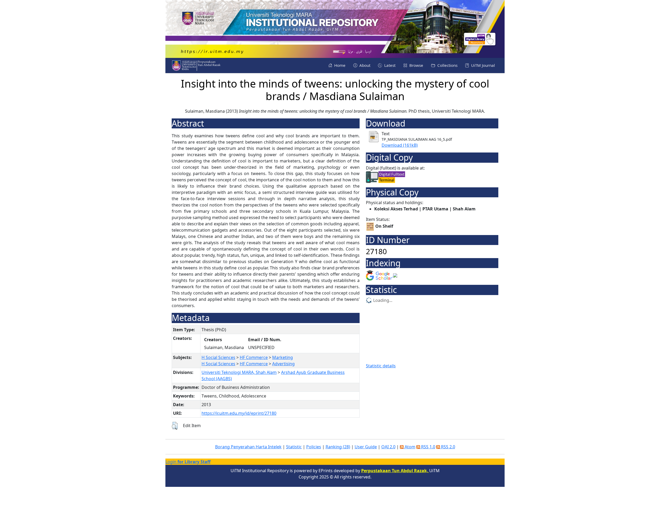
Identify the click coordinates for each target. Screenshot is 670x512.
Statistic (294, 447)
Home (339, 65)
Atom (409, 447)
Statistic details (381, 366)
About (364, 65)
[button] (175, 426)
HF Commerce (254, 357)
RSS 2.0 (447, 447)
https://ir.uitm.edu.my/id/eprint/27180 (239, 413)
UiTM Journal (482, 65)
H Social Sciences (218, 357)
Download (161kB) (400, 145)
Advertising (283, 364)
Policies (313, 447)
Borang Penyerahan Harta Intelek (248, 447)
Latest (389, 65)
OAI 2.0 (388, 447)
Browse (415, 65)
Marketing (282, 357)
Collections (446, 65)
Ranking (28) (338, 447)
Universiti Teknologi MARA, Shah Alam (239, 372)
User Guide (366, 447)
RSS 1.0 (427, 447)
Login (187, 462)
